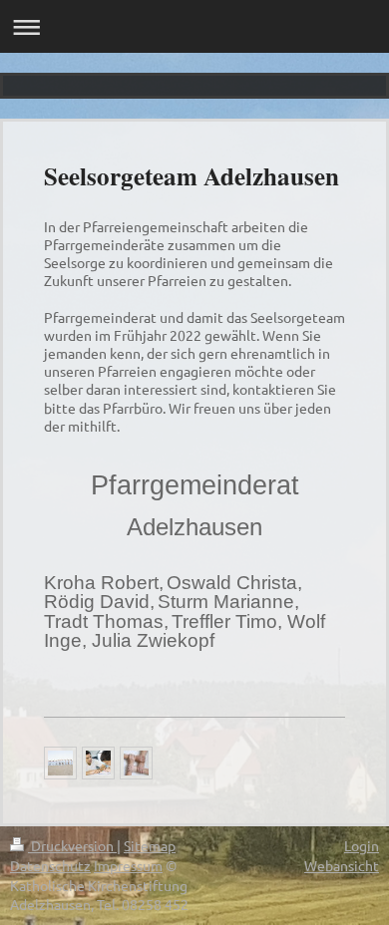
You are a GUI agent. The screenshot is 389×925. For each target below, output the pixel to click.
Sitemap (150, 845)
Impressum (128, 865)
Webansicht (341, 865)
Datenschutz (50, 865)
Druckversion (72, 845)
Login (361, 845)
